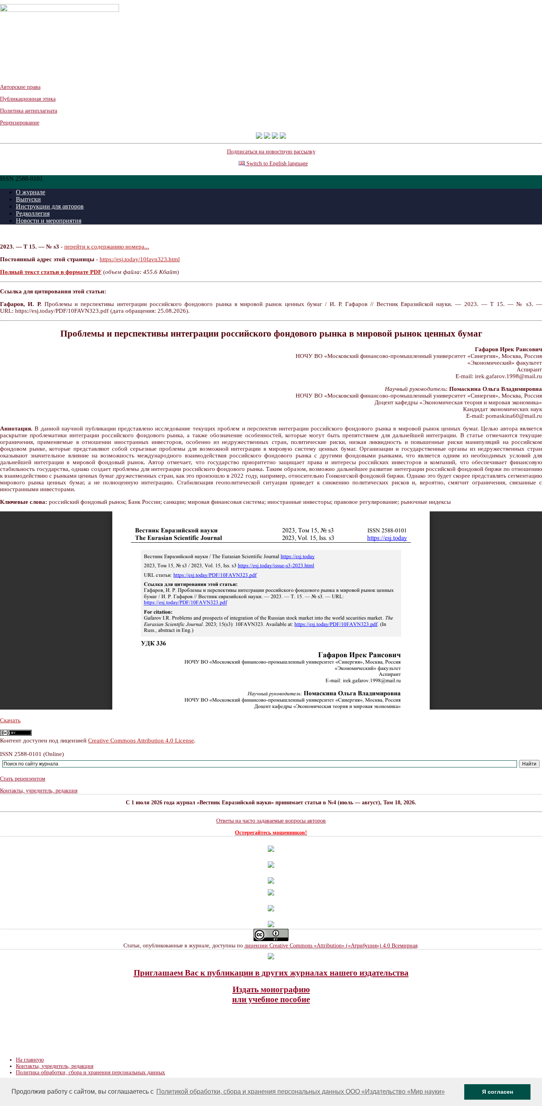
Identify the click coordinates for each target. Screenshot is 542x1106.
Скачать (10, 720)
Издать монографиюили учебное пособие (271, 994)
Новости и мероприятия (48, 220)
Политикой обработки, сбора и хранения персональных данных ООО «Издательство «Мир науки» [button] (300, 1091)
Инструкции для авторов (50, 206)
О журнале (30, 192)
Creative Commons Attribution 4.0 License (141, 740)
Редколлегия (33, 213)
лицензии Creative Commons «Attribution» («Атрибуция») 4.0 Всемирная (330, 946)
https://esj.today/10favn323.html (140, 259)
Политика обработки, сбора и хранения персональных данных (90, 1072)
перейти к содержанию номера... (106, 246)
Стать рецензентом (22, 779)
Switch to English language (276, 163)
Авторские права (20, 87)
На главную (30, 1060)
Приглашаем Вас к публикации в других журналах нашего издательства (271, 973)
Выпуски (28, 199)
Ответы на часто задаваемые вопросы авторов (271, 821)
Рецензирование (19, 123)
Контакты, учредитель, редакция (38, 791)
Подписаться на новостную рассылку (271, 152)
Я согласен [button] (497, 1092)
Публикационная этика (28, 99)
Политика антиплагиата (28, 111)
